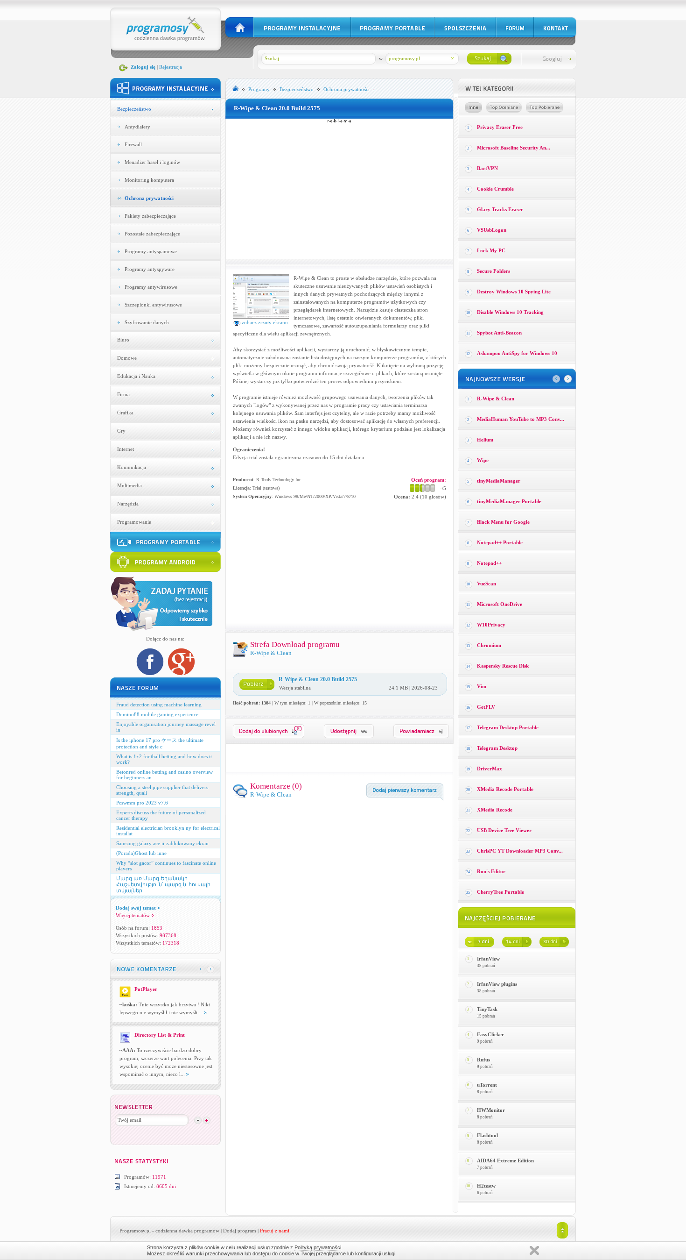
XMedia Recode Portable (505, 789)
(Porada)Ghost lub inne (141, 853)
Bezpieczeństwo (134, 109)
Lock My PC (491, 250)
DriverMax (489, 768)
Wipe (483, 460)
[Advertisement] (339, 188)
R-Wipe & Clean (495, 398)
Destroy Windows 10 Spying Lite (514, 291)
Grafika (125, 412)
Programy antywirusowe (151, 287)
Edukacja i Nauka (136, 376)
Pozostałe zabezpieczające (152, 233)
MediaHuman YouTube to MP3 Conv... (520, 419)
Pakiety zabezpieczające (150, 216)
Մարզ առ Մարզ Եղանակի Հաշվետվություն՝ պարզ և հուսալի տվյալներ (163, 884)
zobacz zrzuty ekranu (264, 322)
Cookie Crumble (495, 189)
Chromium (489, 645)
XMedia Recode (494, 809)
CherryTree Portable (500, 892)
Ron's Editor (491, 871)
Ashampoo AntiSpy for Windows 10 (517, 353)
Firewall (133, 144)
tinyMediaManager (498, 481)
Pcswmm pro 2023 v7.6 (142, 802)
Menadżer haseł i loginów (152, 162)
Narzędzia (128, 503)
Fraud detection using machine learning (159, 704)
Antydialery (137, 126)
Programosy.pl (135, 1230)
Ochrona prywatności (149, 198)
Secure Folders (493, 271)
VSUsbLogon (491, 230)
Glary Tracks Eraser (500, 209)
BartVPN (487, 168)
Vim (481, 686)
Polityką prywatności (317, 1247)
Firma (123, 394)
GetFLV (486, 707)
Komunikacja (131, 467)
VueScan (486, 583)
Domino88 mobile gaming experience (157, 714)
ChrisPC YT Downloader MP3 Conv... (520, 851)
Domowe (127, 358)
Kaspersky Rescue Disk (503, 666)
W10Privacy (491, 624)
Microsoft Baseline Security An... (513, 147)
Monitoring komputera (149, 180)
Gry (121, 431)
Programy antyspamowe (151, 251)
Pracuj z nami (274, 1230)
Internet (125, 449)
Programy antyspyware (150, 269)
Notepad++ (489, 563)
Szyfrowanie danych (147, 322)
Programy (259, 89)
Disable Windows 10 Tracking (510, 312)
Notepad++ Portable (500, 542)
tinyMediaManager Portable (509, 501)
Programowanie (134, 522)
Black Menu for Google (503, 522)
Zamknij (534, 1250)
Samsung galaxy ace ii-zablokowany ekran (162, 843)
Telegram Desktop (497, 748)
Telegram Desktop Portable (508, 727)
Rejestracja (170, 67)
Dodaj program (239, 1230)
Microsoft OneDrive (499, 604)
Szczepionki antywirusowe (153, 304)
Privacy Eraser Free (500, 127)
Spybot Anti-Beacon (499, 332)
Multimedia (129, 485)
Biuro (123, 339)
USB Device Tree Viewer (504, 830)
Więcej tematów (133, 915)
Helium (485, 439)
